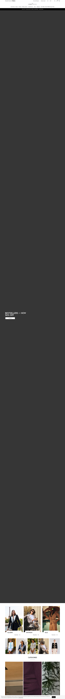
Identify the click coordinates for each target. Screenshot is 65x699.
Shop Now (10, 318)
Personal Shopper (36, 0)
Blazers (16, 6)
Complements (30, 6)
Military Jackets (24, 6)
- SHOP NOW (40, 9)
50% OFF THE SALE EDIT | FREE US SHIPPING (30, 9)
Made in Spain (43, 0)
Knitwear (20, 6)
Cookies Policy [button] (20, 697)
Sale (35, 6)
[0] (56, 0)
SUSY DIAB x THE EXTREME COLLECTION (47, 6)
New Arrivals (13, 6)
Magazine (38, 6)
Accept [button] (53, 697)
